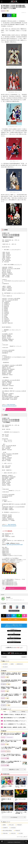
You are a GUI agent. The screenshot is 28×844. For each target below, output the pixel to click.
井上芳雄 (20, 833)
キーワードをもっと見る (21, 836)
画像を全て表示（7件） (15, 610)
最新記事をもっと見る (14, 769)
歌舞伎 (12, 664)
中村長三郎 (13, 833)
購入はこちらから (11, 409)
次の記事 (23, 656)
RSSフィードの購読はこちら (14, 619)
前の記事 (4, 656)
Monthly (23, 711)
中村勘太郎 (17, 830)
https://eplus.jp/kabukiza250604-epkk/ (14, 544)
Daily (5, 711)
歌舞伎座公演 (19, 664)
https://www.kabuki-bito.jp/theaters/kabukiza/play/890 (9, 405)
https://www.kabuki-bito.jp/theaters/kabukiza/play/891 (9, 525)
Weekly (14, 711)
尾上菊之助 (5, 666)
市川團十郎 (5, 827)
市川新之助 (13, 827)
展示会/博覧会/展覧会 (7, 830)
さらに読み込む (14, 817)
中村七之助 (11, 824)
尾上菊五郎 (5, 664)
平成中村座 (5, 833)
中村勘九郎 (19, 824)
